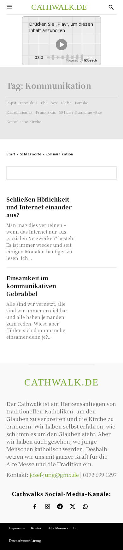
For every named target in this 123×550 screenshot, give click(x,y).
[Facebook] (35, 507)
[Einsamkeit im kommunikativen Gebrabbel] (97, 283)
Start (10, 154)
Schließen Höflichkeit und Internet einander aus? (39, 207)
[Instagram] (47, 507)
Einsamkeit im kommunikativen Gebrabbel (31, 286)
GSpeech (90, 60)
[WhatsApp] (85, 507)
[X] (73, 507)
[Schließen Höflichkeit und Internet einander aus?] (97, 204)
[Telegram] (60, 507)
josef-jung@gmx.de (54, 474)
